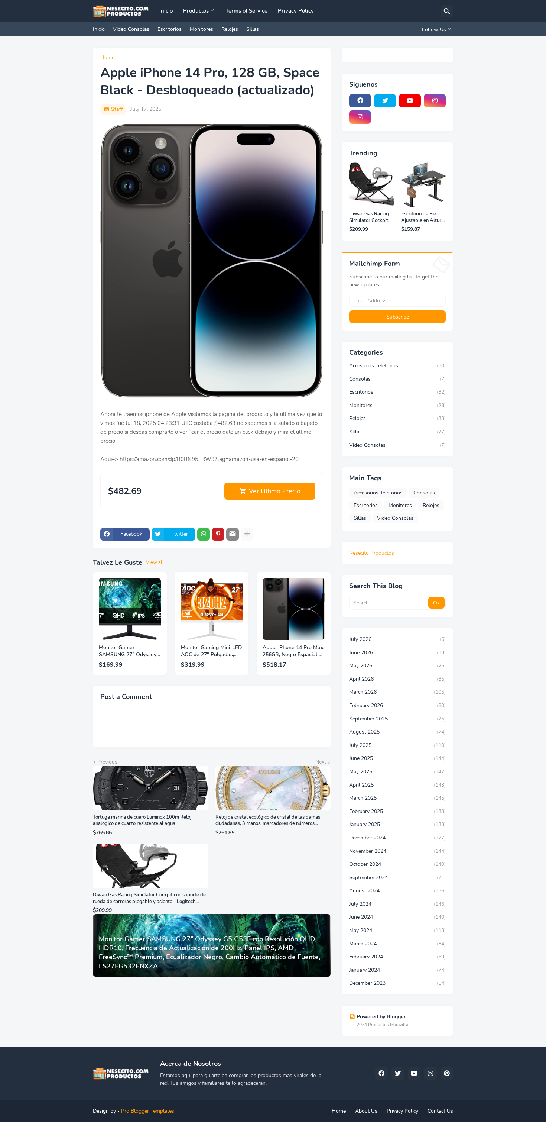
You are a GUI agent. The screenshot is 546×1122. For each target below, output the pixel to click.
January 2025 (397, 824)
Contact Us (440, 1111)
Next (320, 761)
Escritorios (169, 29)
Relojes (229, 29)
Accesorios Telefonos (397, 365)
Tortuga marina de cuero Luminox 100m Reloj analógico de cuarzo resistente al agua (142, 820)
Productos (196, 10)
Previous (107, 761)
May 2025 (397, 771)
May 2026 (397, 665)
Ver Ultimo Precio (274, 491)
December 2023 (397, 983)
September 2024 (397, 877)
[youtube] (410, 100)
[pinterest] (447, 1073)
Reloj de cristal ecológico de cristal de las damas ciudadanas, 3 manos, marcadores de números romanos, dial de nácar (267, 820)
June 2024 (397, 917)
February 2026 (397, 705)
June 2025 (397, 758)
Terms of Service (246, 10)
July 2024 (397, 903)
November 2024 (397, 851)
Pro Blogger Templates (147, 1111)
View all (155, 562)
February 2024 (397, 956)
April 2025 (397, 785)
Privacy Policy (296, 10)
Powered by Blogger (381, 1016)
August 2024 (397, 890)
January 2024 (397, 970)
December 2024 (397, 837)
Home (107, 57)
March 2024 (397, 943)
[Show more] (247, 534)
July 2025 (397, 745)
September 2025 (397, 718)
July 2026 (397, 639)
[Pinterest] (218, 534)
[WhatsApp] (203, 534)
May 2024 (397, 930)
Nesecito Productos (371, 553)
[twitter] (385, 100)
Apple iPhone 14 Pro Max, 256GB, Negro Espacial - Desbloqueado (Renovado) (293, 651)
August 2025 (397, 731)
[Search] (447, 11)
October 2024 (397, 864)
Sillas (252, 29)
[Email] (232, 534)
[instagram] (435, 100)
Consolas (397, 379)
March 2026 (397, 692)
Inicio (166, 10)
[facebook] (360, 100)
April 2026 (397, 679)
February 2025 (397, 811)
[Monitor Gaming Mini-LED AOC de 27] (212, 609)
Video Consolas (131, 29)
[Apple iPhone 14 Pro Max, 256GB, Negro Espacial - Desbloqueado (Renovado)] (294, 609)
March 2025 (397, 798)
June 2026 (397, 652)
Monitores (201, 29)
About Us (366, 1111)
